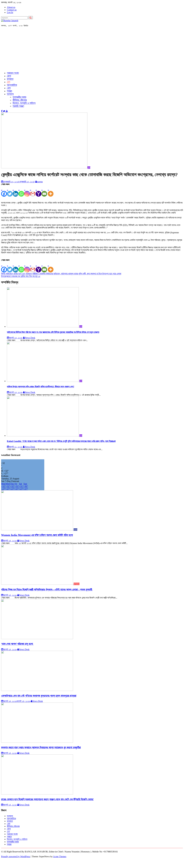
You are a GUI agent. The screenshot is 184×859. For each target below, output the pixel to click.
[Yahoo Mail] (38, 191)
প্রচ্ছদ (9, 836)
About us (11, 7)
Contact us (12, 10)
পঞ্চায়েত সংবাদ (13, 73)
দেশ (8, 82)
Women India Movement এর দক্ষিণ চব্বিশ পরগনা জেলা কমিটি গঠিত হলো (37, 535)
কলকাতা (10, 79)
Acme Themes (59, 856)
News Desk (30, 337)
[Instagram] (27, 191)
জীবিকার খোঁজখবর (20, 100)
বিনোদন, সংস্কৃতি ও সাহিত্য (24, 103)
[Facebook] (4, 191)
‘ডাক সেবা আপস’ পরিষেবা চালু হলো (17, 643)
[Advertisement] (92, 49)
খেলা (8, 88)
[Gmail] (33, 191)
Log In (10, 12)
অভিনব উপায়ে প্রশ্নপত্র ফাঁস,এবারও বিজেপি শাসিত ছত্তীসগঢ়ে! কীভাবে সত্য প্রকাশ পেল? (40, 386)
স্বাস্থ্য (9, 91)
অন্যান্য (10, 94)
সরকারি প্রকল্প (18, 106)
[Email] (44, 191)
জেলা (9, 76)
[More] (50, 191)
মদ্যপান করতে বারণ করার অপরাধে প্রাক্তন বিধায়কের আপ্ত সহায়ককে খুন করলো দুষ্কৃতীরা (41, 747)
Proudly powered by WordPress (15, 856)
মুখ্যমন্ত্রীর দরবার (19, 97)
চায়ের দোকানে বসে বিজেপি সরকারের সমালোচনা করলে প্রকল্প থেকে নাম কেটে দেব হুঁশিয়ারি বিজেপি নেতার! (47, 799)
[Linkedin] (15, 191)
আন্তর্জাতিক (12, 85)
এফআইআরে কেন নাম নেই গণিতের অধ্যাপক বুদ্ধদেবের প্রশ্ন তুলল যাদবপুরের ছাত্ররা (38, 695)
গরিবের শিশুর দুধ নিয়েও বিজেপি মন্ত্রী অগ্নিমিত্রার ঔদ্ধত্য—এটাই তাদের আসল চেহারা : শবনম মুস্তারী (47, 589)
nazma (40, 181)
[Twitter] (10, 191)
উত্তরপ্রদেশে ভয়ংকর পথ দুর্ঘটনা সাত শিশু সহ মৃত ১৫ (20, 276)
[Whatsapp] (21, 191)
